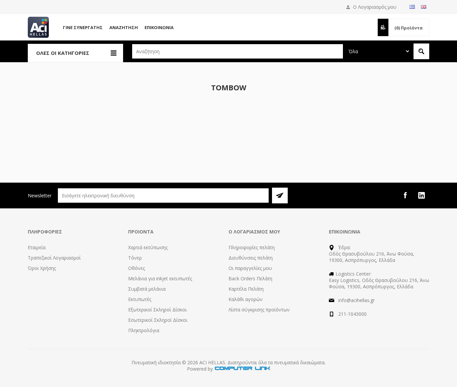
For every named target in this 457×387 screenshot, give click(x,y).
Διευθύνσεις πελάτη (251, 258)
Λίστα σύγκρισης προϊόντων (259, 309)
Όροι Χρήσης (42, 268)
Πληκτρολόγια (143, 330)
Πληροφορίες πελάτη (252, 247)
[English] (423, 7)
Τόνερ (135, 258)
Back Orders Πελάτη (250, 278)
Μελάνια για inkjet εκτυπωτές (160, 278)
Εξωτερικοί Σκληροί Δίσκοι (157, 309)
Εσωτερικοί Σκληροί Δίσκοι (157, 320)
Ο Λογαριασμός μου (374, 7)
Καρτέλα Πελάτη (246, 289)
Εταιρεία (36, 247)
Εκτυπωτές (139, 299)
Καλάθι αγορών (246, 299)
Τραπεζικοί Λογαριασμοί (54, 258)
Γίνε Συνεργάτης (83, 27)
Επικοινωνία (159, 27)
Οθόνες (136, 268)
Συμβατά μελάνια (147, 289)
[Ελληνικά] (412, 7)
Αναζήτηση (123, 27)
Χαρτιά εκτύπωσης (148, 247)
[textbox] (237, 51)
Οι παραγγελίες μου (250, 268)
